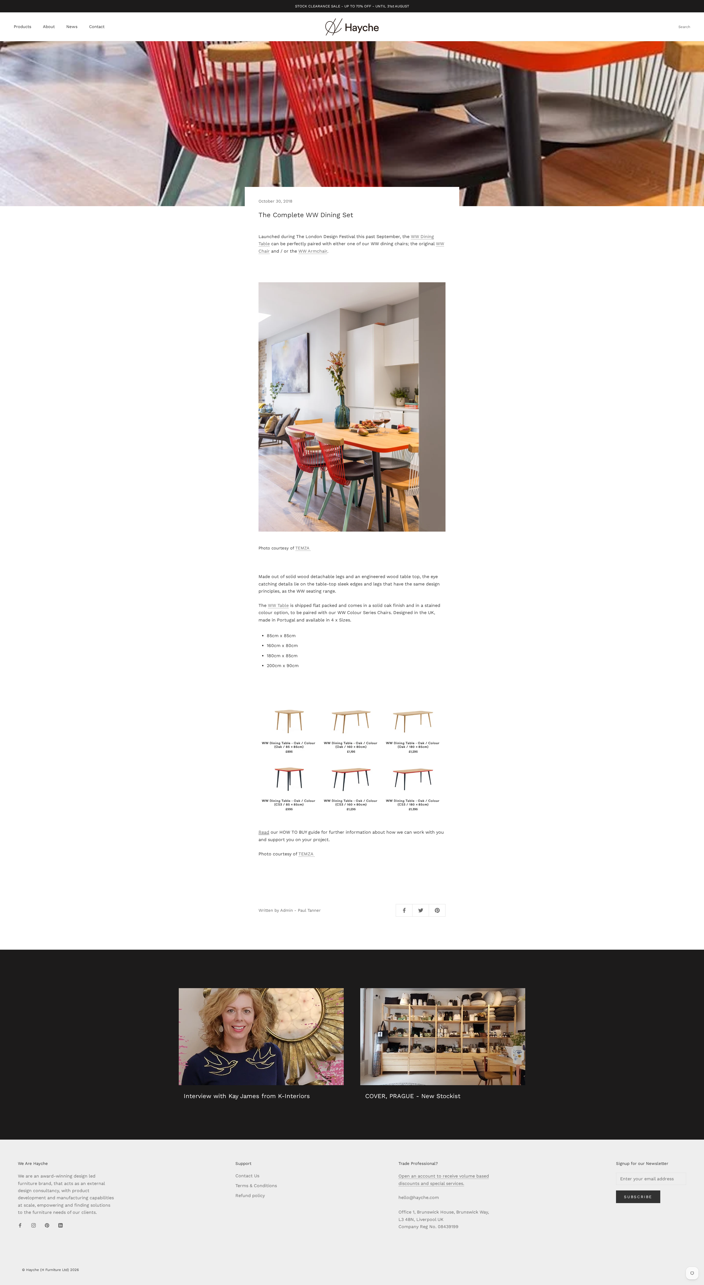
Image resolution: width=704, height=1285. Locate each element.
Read (263, 832)
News (72, 26)
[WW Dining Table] (352, 757)
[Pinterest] (47, 1225)
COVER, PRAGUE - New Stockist (412, 1096)
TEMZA (303, 548)
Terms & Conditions (256, 1185)
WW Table (278, 605)
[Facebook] (20, 1225)
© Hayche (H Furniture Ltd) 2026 (50, 1270)
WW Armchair (312, 251)
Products (22, 26)
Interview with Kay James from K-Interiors (247, 1096)
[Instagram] (33, 1225)
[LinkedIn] (60, 1225)
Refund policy (250, 1195)
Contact (97, 26)
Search (684, 27)
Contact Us (247, 1175)
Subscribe (638, 1197)
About (49, 26)
